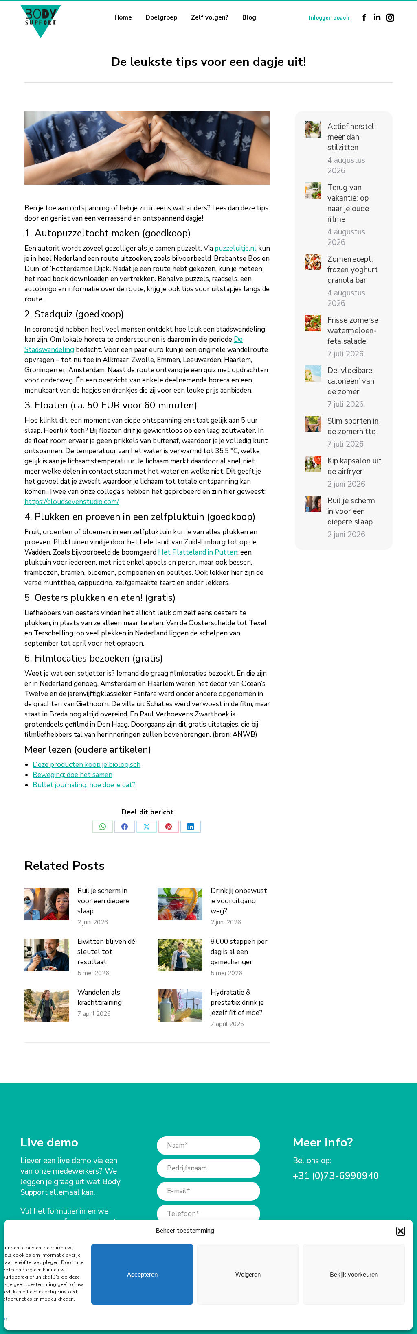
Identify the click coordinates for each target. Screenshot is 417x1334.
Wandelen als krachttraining (99, 997)
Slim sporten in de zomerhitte (353, 426)
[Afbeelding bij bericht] (46, 904)
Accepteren (142, 1274)
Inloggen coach (329, 18)
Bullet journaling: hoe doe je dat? (84, 785)
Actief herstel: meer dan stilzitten (351, 137)
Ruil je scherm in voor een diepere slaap (103, 901)
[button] (401, 1231)
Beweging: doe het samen (72, 774)
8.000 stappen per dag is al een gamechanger (239, 952)
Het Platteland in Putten (197, 552)
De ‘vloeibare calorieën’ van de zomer (350, 381)
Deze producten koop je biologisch (86, 764)
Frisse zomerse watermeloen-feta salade (352, 331)
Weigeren (248, 1274)
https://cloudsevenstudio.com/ (71, 502)
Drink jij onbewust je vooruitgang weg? (239, 901)
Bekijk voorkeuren (354, 1274)
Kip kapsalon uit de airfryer (354, 466)
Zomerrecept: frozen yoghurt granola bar (352, 270)
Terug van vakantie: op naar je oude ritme (348, 203)
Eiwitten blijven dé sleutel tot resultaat (106, 952)
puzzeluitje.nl (236, 248)
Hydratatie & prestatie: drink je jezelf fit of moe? (237, 1002)
